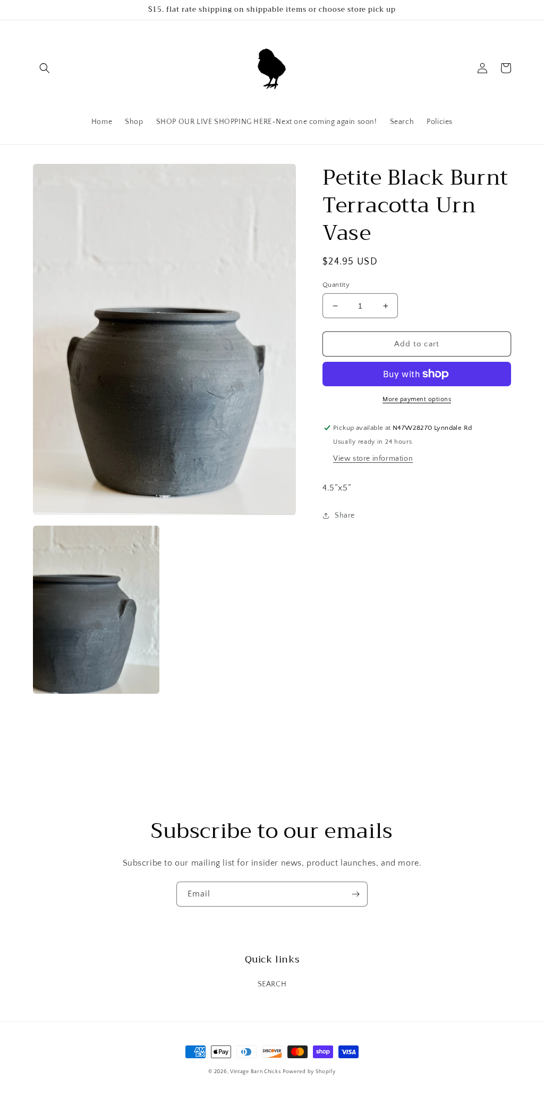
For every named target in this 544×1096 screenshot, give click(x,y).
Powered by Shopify (309, 1072)
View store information (373, 458)
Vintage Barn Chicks (255, 1072)
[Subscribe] (355, 894)
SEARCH (272, 984)
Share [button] (345, 515)
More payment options (416, 399)
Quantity (336, 284)
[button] (44, 68)
